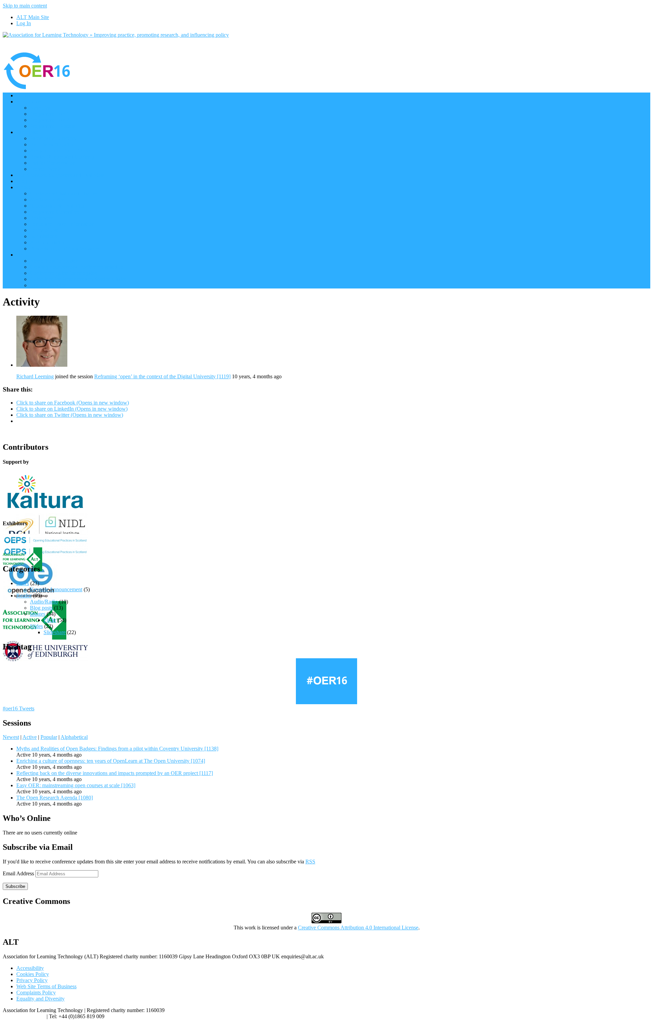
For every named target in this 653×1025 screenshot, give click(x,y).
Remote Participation (52, 144)
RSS (310, 861)
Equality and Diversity (40, 999)
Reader (24, 595)
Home (23, 95)
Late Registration (48, 285)
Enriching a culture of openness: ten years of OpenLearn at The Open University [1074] (110, 761)
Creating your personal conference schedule (77, 267)
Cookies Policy (32, 974)
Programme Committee (55, 212)
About (23, 187)
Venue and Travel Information (62, 224)
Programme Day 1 (49, 114)
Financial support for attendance (64, 248)
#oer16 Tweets (18, 708)
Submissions (43, 236)
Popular (48, 737)
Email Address (19, 873)
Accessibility (30, 968)
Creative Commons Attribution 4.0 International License (358, 927)
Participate (27, 132)
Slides (36, 626)
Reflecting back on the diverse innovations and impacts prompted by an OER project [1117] (114, 773)
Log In (23, 23)
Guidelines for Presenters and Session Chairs (78, 279)
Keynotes (40, 108)
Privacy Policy (32, 980)
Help (21, 255)
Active (29, 737)
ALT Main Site (32, 17)
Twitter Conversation (52, 163)
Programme (28, 101)
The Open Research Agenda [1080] (54, 797)
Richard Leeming (35, 376)
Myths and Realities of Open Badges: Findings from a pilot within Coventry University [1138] (117, 748)
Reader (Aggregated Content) (62, 157)
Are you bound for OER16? (60, 150)
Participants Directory (53, 138)
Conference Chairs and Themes (64, 193)
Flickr (50, 620)
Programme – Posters (53, 126)
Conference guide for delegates (63, 273)
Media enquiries (47, 199)
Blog (21, 181)
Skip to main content (25, 6)
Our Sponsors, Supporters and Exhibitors (60, 175)
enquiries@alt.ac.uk (24, 1016)
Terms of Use (44, 230)
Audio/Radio (44, 602)
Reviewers (41, 218)
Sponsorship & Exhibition (58, 206)
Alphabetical (74, 737)
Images (37, 614)
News (22, 583)
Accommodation (48, 242)
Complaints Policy (36, 992)
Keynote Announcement (56, 589)
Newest (11, 737)
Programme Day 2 (49, 120)
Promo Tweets (45, 169)
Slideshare (55, 632)
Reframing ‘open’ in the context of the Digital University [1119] (162, 376)
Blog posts (41, 608)
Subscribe (15, 886)
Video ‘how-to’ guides (54, 261)
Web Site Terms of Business (46, 986)
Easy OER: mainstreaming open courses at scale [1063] (75, 785)
